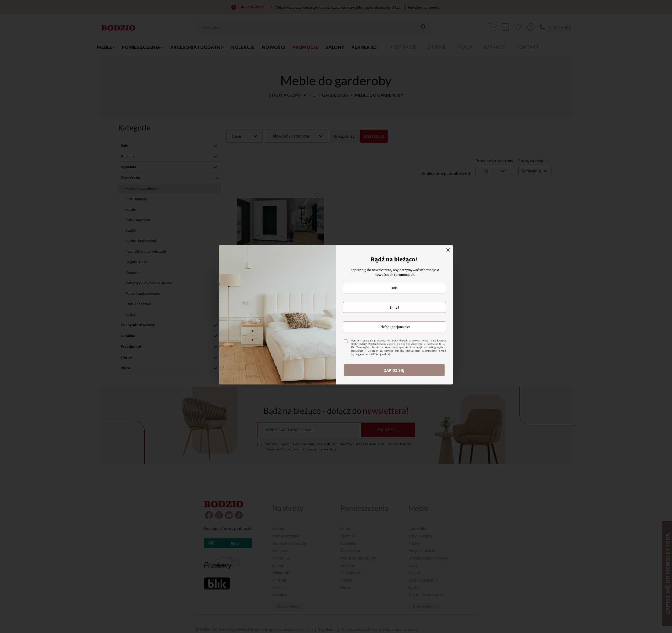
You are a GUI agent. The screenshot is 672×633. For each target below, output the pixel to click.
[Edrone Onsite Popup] (336, 316)
